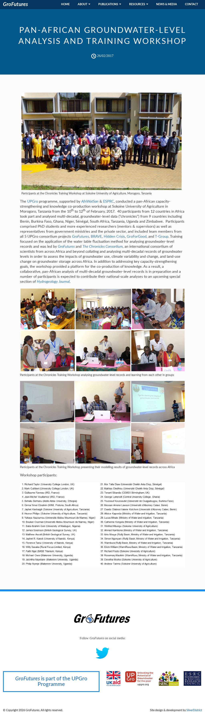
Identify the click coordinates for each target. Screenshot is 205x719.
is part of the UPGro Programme (51, 681)
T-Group (161, 236)
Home (65, 4)
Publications (108, 4)
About (82, 4)
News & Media (166, 4)
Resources (137, 4)
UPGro (32, 201)
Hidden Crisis (114, 236)
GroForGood (137, 236)
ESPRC (108, 201)
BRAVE (96, 236)
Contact (191, 4)
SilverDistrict (194, 710)
